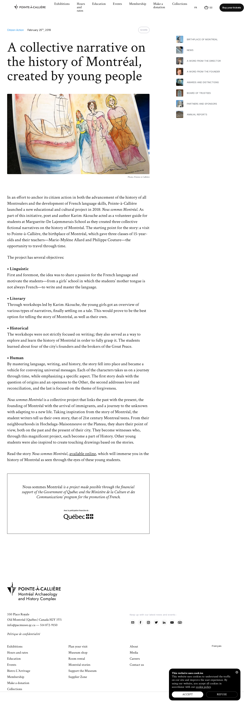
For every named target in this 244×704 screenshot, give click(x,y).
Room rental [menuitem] (76, 659)
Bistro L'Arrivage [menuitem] (18, 671)
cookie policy (203, 687)
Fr (195, 7)
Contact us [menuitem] (137, 665)
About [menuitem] (134, 647)
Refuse (222, 694)
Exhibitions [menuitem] (62, 4)
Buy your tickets (231, 7)
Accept (187, 694)
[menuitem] (32, 7)
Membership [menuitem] (137, 4)
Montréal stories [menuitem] (79, 665)
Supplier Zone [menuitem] (77, 677)
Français (216, 645)
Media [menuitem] (134, 653)
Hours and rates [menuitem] (81, 7)
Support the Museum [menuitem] (82, 671)
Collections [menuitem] (179, 4)
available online (82, 453)
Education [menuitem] (99, 4)
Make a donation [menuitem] (159, 5)
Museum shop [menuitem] (77, 653)
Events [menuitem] (117, 4)
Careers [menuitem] (135, 659)
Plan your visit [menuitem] (78, 647)
